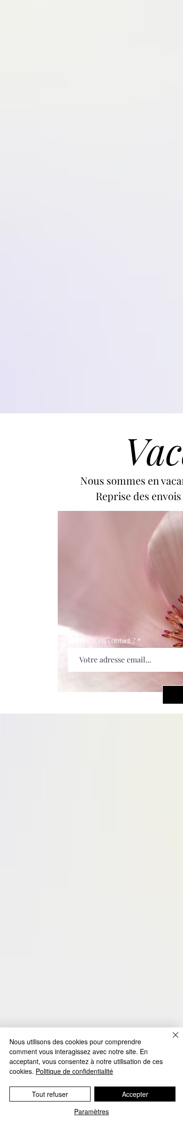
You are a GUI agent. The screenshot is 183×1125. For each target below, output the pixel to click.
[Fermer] (170, 1040)
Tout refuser (50, 1094)
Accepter (135, 1094)
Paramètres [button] (91, 1111)
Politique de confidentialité (74, 1071)
